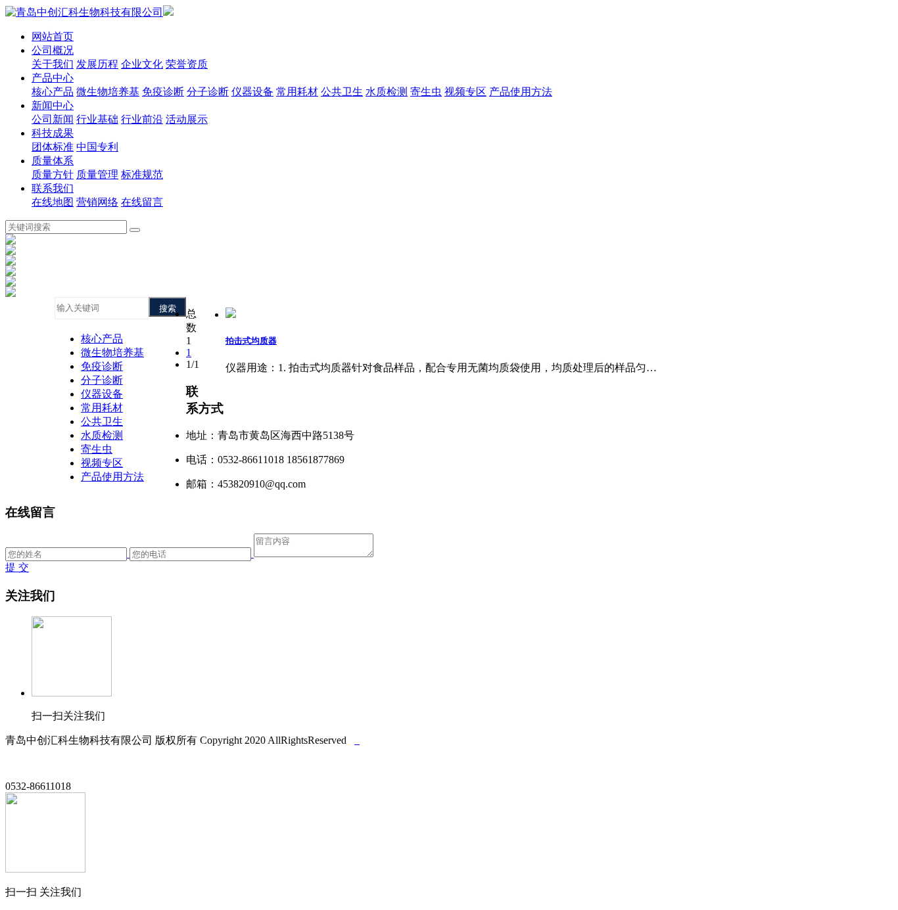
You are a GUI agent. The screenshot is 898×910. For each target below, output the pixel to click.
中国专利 (97, 146)
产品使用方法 (520, 91)
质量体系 (53, 160)
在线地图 (53, 202)
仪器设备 (252, 91)
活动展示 (187, 119)
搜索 (167, 308)
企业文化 (142, 64)
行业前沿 (142, 119)
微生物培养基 (107, 91)
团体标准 (53, 146)
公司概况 (53, 50)
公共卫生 (342, 91)
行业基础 (97, 119)
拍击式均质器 (251, 341)
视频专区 (465, 91)
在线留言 (142, 202)
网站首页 (53, 36)
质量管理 (97, 174)
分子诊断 (208, 91)
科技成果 (53, 133)
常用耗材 (297, 91)
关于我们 (53, 64)
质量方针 (53, 174)
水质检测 (387, 91)
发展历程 (97, 64)
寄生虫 (426, 91)
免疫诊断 (163, 91)
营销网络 (97, 202)
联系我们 (53, 188)
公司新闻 (53, 119)
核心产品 (53, 91)
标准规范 (142, 174)
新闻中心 (53, 105)
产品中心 (53, 77)
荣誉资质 (187, 64)
